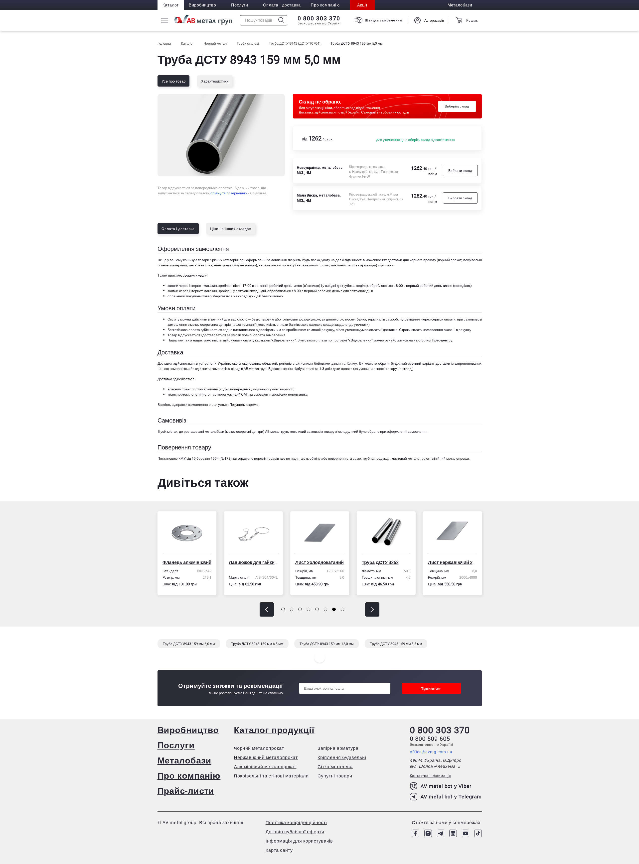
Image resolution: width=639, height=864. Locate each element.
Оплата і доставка (282, 5)
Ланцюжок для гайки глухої (186, 562)
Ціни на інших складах (230, 228)
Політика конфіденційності (296, 822)
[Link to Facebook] (415, 833)
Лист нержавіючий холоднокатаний (386, 562)
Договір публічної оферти (295, 832)
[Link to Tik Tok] (478, 833)
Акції (362, 5)
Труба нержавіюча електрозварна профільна (452, 562)
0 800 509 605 (430, 739)
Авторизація (434, 20)
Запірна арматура (338, 748)
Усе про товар (173, 81)
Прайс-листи (186, 790)
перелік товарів (266, 458)
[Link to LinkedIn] (453, 833)
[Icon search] (281, 20)
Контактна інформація (430, 775)
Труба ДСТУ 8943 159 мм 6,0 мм (189, 643)
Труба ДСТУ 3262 (313, 562)
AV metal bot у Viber (446, 786)
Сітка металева (335, 766)
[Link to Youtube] (465, 833)
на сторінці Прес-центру (433, 340)
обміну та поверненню (228, 193)
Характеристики (214, 81)
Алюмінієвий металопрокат (265, 766)
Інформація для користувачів (299, 841)
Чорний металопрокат (259, 748)
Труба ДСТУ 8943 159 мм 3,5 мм (396, 643)
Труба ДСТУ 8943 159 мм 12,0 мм (327, 643)
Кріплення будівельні (342, 757)
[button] (267, 609)
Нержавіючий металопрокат (266, 757)
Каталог (170, 5)
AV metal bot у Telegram (451, 796)
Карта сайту (279, 850)
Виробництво (202, 5)
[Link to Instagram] (428, 833)
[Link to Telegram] (440, 833)
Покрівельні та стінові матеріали (271, 776)
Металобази (184, 760)
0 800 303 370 (319, 18)
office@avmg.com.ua (431, 752)
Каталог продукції (274, 730)
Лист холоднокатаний (253, 562)
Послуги (239, 5)
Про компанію (189, 775)
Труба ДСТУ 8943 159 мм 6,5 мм (257, 643)
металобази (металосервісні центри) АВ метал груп (246, 431)
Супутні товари (335, 776)
